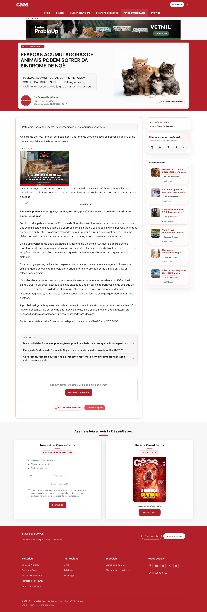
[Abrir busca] (188, 4)
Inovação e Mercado (107, 13)
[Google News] (176, 565)
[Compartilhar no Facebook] (184, 147)
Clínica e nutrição (80, 13)
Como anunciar (151, 536)
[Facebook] (163, 565)
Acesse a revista (149, 512)
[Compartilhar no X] (168, 147)
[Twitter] (169, 565)
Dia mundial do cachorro (118, 570)
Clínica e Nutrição (30, 565)
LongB (51, 605)
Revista (60, 13)
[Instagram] (150, 565)
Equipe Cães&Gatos (48, 97)
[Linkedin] (156, 565)
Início (47, 13)
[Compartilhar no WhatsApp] (152, 147)
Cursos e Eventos (30, 570)
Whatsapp (69, 575)
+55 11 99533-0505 (157, 572)
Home (151, 126)
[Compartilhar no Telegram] (176, 147)
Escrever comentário (78, 392)
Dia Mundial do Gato (116, 565)
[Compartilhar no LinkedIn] (160, 147)
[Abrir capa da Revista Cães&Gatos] (149, 479)
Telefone (68, 570)
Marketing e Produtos (32, 580)
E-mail (67, 565)
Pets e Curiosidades (134, 13)
